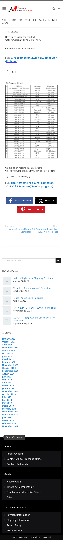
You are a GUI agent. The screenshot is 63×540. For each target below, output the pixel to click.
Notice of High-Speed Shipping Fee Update (34, 278)
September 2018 (10, 414)
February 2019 (9, 408)
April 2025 (7, 344)
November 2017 (10, 426)
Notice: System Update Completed (18, 229)
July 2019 (6, 397)
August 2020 (8, 373)
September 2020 (10, 370)
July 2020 (6, 376)
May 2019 (7, 403)
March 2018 (8, 420)
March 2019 (8, 405)
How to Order (14, 481)
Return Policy (14, 525)
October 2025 (9, 341)
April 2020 (7, 382)
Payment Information (18, 514)
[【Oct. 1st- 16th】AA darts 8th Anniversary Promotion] (7, 321)
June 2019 (7, 400)
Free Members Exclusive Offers (24, 492)
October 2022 (9, 353)
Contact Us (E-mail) (17, 464)
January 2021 (8, 362)
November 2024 (10, 347)
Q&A (9, 497)
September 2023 (10, 350)
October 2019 (9, 394)
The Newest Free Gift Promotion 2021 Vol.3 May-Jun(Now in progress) (29, 184)
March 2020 (8, 385)
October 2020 (9, 368)
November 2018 (10, 411)
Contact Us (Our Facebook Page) (24, 458)
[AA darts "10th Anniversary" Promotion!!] (7, 291)
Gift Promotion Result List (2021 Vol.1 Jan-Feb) (45, 229)
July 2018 (6, 417)
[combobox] (31, 260)
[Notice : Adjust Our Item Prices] (7, 301)
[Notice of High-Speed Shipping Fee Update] (7, 281)
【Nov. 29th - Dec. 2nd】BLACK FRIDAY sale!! (34, 307)
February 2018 (9, 423)
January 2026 (8, 338)
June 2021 (7, 356)
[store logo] (20, 9)
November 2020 (10, 365)
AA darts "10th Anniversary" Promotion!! (32, 288)
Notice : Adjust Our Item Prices (28, 298)
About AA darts (15, 453)
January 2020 (8, 388)
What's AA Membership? (20, 486)
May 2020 (7, 379)
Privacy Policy (14, 530)
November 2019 (10, 391)
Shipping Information (18, 520)
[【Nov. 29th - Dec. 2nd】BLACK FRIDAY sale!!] (7, 311)
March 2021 (8, 359)
